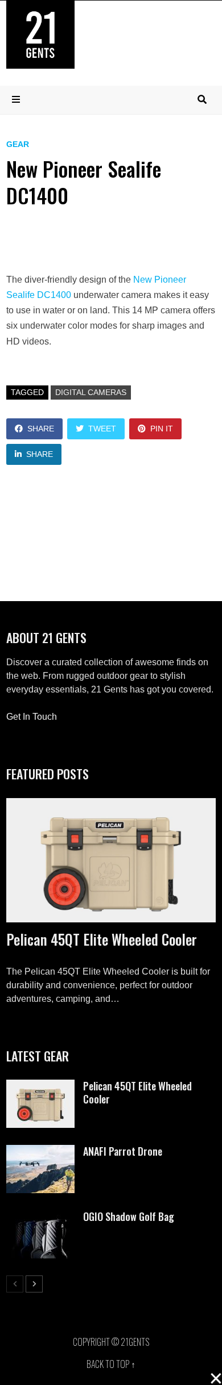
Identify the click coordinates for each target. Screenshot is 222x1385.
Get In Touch (31, 716)
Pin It (161, 428)
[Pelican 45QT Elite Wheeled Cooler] (111, 860)
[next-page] (34, 1283)
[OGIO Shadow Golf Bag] (40, 1217)
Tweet (102, 428)
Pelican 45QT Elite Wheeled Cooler (101, 939)
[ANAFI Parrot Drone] (40, 1151)
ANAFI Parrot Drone (122, 1151)
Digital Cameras (90, 392)
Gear (17, 144)
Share (40, 428)
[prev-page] (14, 1283)
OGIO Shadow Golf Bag (128, 1216)
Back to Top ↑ (111, 1364)
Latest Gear (37, 1056)
